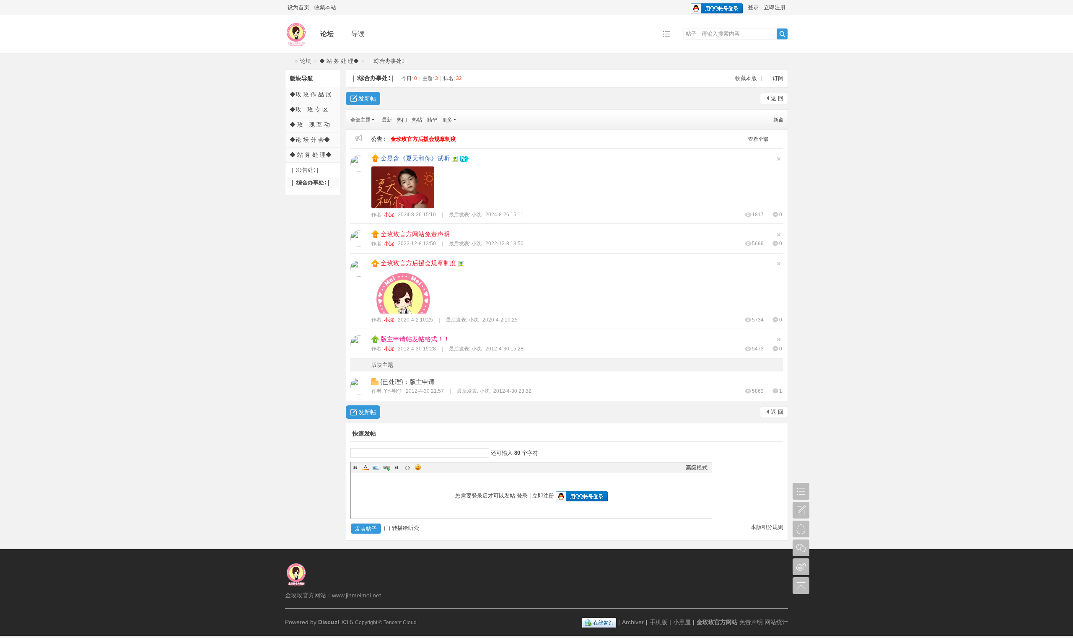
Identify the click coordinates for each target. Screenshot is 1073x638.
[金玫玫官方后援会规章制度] (402, 293)
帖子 (691, 34)
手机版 (658, 622)
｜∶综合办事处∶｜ (388, 61)
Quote (397, 467)
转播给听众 (405, 528)
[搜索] (782, 34)
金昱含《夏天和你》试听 (415, 158)
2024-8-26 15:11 (504, 215)
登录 (753, 7)
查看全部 (758, 139)
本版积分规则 (767, 527)
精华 (432, 120)
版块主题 (382, 365)
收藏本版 (747, 78)
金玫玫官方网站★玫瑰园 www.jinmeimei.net (288, 61)
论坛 (327, 33)
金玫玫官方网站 (717, 622)
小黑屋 (682, 622)
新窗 (778, 120)
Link (386, 467)
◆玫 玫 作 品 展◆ (311, 100)
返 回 (777, 98)
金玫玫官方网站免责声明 (415, 234)
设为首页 (298, 7)
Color (365, 467)
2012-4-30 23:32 (512, 391)
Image (376, 467)
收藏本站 (325, 7)
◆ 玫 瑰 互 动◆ (310, 130)
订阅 (777, 78)
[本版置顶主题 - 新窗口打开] (376, 338)
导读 (358, 33)
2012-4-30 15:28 (504, 349)
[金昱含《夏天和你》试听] (402, 187)
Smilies (418, 467)
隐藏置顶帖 (778, 158)
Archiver (633, 622)
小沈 (389, 215)
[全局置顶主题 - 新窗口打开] (376, 158)
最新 (387, 120)
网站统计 (776, 622)
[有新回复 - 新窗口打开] (375, 381)
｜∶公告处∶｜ (305, 170)
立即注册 (774, 7)
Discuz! (329, 622)
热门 (402, 120)
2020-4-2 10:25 (500, 320)
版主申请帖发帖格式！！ (415, 338)
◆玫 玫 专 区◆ (309, 115)
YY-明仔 (393, 391)
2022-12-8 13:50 (504, 243)
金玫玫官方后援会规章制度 (418, 263)
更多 (447, 120)
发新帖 (367, 98)
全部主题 (360, 120)
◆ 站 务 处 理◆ (339, 61)
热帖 (417, 120)
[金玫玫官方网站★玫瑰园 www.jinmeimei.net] (296, 47)
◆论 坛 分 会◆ (310, 139)
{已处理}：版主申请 (407, 381)
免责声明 (751, 622)
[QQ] (599, 622)
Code (407, 467)
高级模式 (697, 467)
